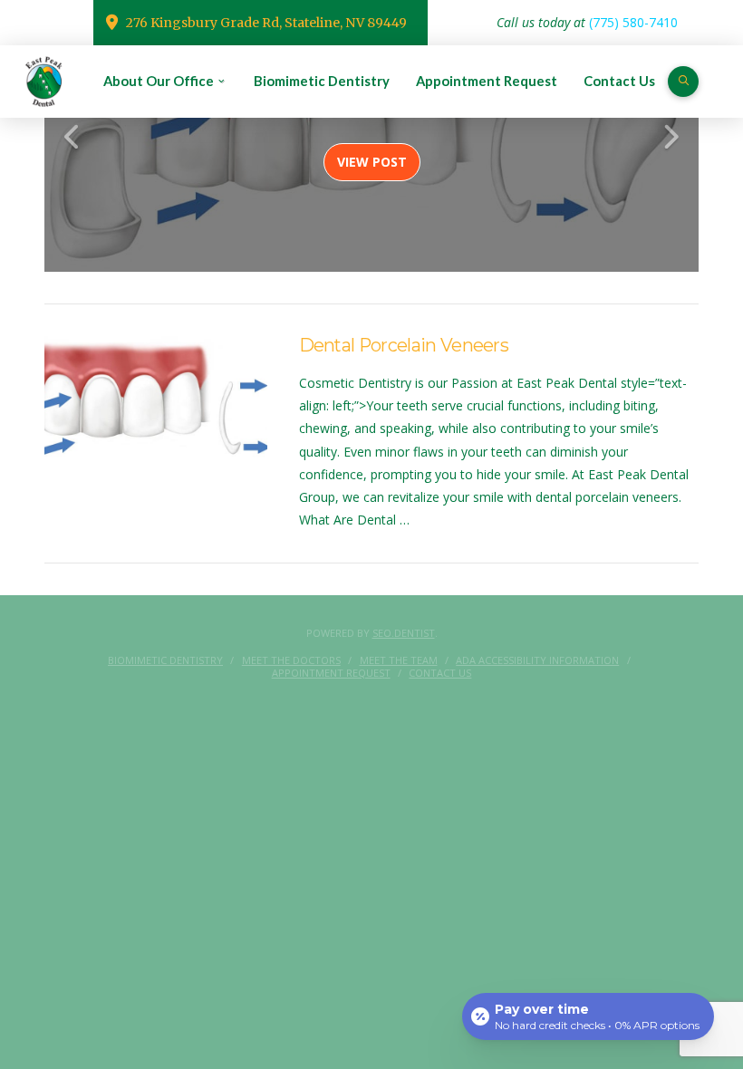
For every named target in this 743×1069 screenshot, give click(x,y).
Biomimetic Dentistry (165, 660)
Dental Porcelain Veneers (404, 345)
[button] (683, 81)
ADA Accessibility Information (537, 660)
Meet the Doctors (291, 660)
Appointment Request (331, 673)
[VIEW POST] (155, 408)
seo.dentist (403, 633)
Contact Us (440, 673)
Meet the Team (399, 660)
